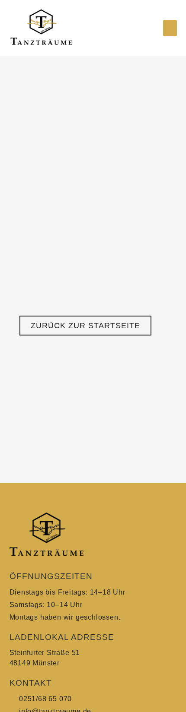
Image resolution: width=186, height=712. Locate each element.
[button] (170, 28)
